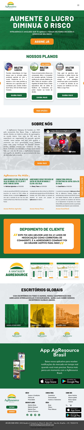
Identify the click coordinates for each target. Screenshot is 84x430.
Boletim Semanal (33, 407)
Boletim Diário (32, 405)
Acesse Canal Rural (62, 209)
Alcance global (72, 397)
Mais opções (42, 110)
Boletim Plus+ (32, 409)
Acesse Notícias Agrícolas (12, 209)
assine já (42, 41)
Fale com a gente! (82, 186)
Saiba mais (16, 95)
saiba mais (42, 163)
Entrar (11, 407)
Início (27, 393)
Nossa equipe (72, 399)
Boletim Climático (33, 411)
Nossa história (72, 395)
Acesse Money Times (37, 209)
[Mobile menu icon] (78, 5)
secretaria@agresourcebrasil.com (42, 425)
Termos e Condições (34, 395)
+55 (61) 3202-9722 (12, 423)
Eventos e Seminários (54, 399)
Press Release (52, 409)
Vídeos (50, 407)
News (49, 405)
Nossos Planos (30, 402)
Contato (70, 402)
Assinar (12, 411)
